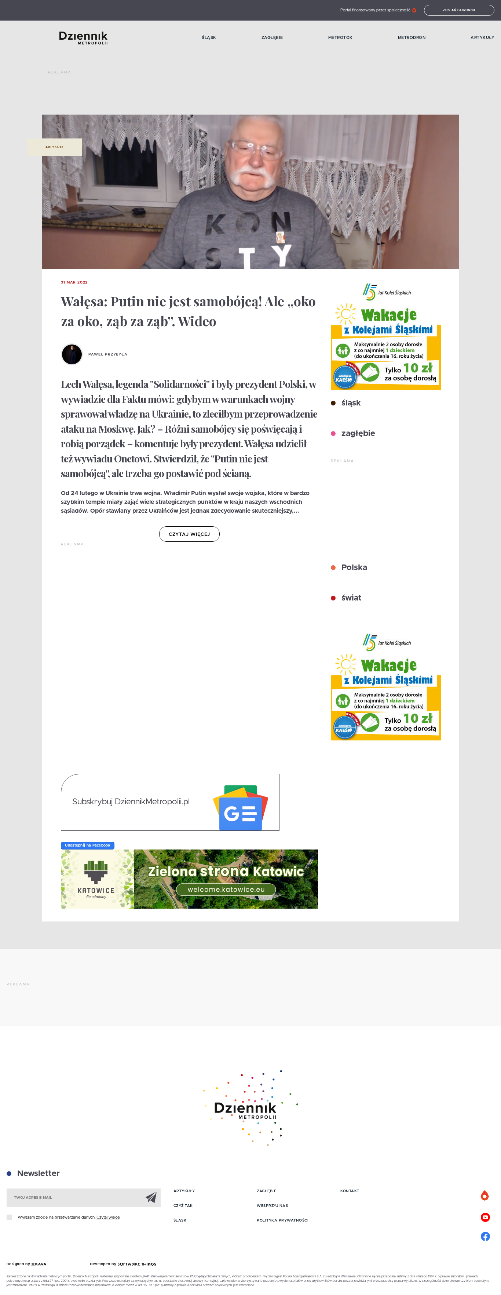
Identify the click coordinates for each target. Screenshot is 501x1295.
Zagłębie (272, 38)
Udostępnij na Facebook (87, 845)
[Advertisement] (181, 95)
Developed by (104, 1264)
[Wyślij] (151, 1197)
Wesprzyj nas (272, 1206)
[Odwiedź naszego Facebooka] (485, 1235)
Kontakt (349, 1191)
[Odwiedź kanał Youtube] (485, 1216)
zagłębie (357, 434)
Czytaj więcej (108, 1217)
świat (350, 598)
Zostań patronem (459, 10)
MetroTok (340, 38)
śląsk (350, 403)
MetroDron (412, 38)
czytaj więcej (189, 534)
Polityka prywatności (282, 1220)
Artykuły (482, 38)
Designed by (19, 1264)
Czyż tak (183, 1206)
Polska (353, 568)
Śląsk (209, 38)
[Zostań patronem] (485, 1195)
